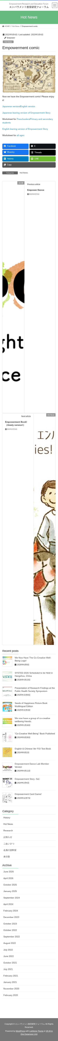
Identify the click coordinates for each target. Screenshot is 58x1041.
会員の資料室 (9, 850)
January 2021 (10, 982)
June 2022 (8, 956)
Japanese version (11, 106)
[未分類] (13, 297)
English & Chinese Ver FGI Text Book (33, 748)
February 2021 (10, 975)
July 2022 (8, 949)
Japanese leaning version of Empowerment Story (26, 112)
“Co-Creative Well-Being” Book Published (35, 733)
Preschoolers (23, 119)
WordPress (20, 1031)
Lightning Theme (36, 1031)
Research (8, 830)
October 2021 (10, 962)
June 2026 (8, 871)
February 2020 (10, 995)
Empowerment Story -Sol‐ (27, 779)
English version (27, 106)
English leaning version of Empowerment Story (25, 129)
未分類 (6, 856)
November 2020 (11, 988)
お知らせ (7, 837)
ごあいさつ (8, 843)
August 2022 (9, 943)
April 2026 (8, 878)
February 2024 (10, 910)
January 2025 (10, 891)
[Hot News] (45, 529)
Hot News (8, 42)
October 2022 (10, 930)
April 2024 (8, 904)
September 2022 (11, 936)
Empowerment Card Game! (28, 794)
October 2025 (10, 884)
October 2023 (10, 923)
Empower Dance (35, 190)
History (6, 817)
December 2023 (11, 917)
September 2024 (11, 897)
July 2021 (8, 969)
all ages (20, 135)
